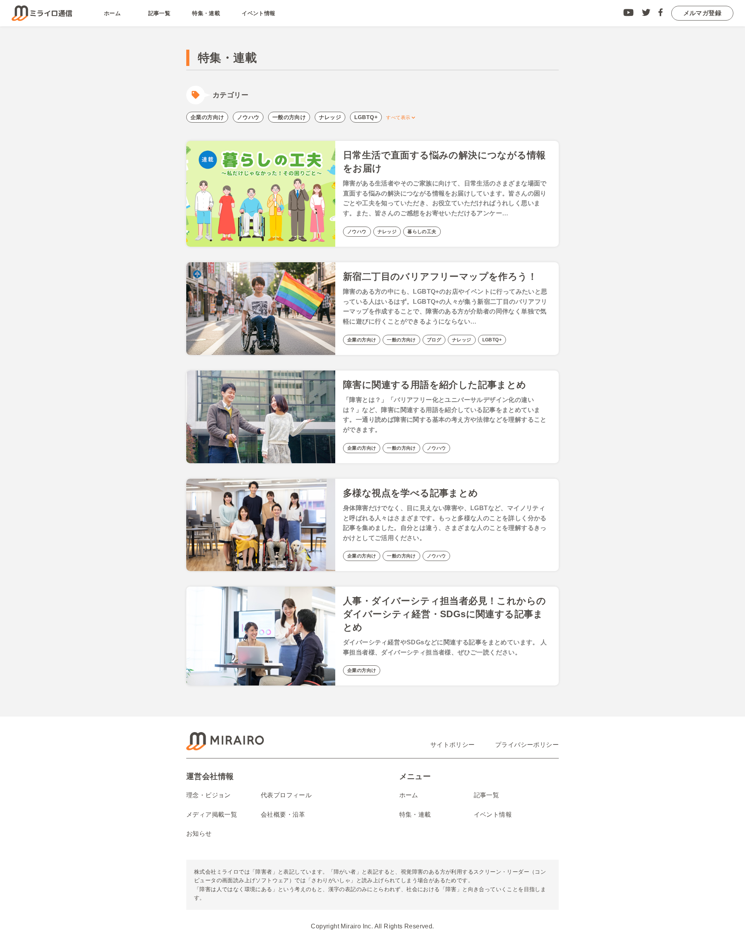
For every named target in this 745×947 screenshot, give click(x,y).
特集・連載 (206, 13)
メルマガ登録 (702, 13)
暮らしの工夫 (421, 231)
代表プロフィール (286, 795)
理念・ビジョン (208, 795)
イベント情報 (258, 13)
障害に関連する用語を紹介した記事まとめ (435, 384)
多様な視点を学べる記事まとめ (410, 493)
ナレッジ (330, 117)
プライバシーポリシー (527, 744)
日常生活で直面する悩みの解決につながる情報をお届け (444, 161)
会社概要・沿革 (283, 814)
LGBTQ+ (366, 117)
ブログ (434, 340)
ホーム (112, 13)
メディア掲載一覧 (211, 814)
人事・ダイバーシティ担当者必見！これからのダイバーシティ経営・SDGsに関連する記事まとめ (444, 614)
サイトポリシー (452, 744)
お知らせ (199, 833)
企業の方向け (207, 117)
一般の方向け (289, 117)
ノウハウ (248, 117)
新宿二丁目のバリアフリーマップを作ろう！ (440, 276)
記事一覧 (159, 13)
